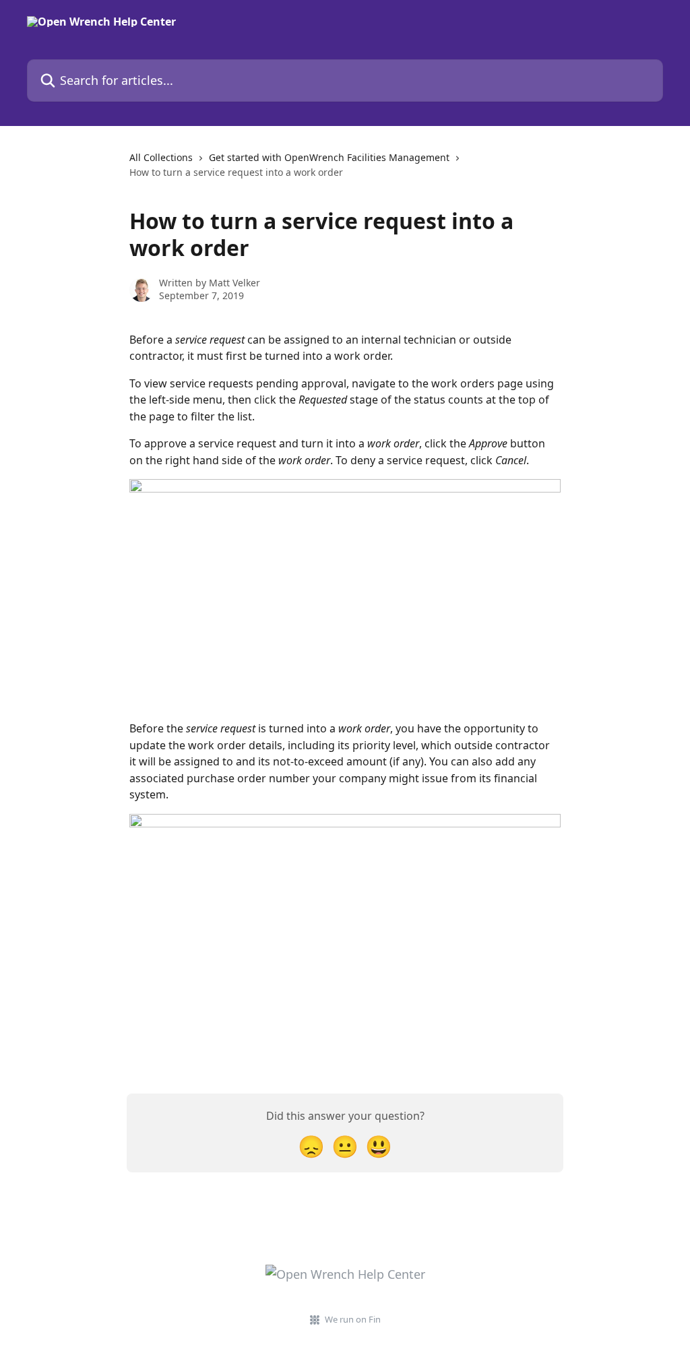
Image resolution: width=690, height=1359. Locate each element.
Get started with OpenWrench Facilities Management (329, 157)
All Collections (161, 157)
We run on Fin (353, 1319)
